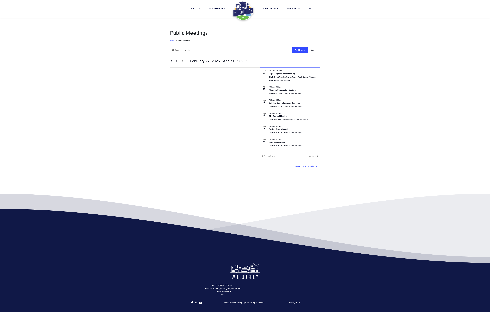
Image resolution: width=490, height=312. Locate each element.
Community (293, 9)
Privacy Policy (294, 303)
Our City (194, 9)
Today (184, 61)
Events (172, 40)
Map (223, 295)
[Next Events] (176, 60)
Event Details (274, 80)
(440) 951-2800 (223, 291)
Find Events (300, 50)
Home (243, 10)
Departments (269, 9)
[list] (290, 109)
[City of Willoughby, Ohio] (245, 271)
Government (216, 9)
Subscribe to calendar (305, 166)
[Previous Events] (171, 60)
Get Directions (285, 80)
